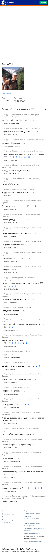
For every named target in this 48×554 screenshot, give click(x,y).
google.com (6, 93)
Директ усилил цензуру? (12, 488)
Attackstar (16, 146)
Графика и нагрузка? (11, 390)
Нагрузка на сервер (10, 310)
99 (29, 157)
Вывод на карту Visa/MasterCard (16, 170)
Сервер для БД (8, 219)
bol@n (15, 424)
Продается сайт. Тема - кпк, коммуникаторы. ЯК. (23, 324)
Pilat (14, 236)
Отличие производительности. (15, 299)
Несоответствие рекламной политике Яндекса (22, 471)
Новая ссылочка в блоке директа (16, 379)
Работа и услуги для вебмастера (23, 277)
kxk (14, 369)
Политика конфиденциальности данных (31, 519)
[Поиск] (37, 3)
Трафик (5, 354)
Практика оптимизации (20, 412)
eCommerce (6, 523)
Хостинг (28, 307)
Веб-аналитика (7, 517)
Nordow (16, 330)
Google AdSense (35, 241)
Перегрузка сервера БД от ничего (16, 233)
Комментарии (26, 109)
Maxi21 (15, 135)
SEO (3, 511)
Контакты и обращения (32, 534)
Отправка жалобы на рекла (14, 244)
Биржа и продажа (18, 179)
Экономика (38, 151)
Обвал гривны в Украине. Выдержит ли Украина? (23, 154)
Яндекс (31, 189)
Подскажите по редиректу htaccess (17, 131)
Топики (7, 109)
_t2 (14, 478)
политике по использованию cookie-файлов (23, 551)
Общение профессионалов (21, 151)
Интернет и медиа (8, 520)
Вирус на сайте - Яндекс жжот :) (15, 192)
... (25, 157)
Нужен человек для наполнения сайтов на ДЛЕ (22, 283)
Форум (6, 115)
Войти (43, 2)
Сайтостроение (17, 128)
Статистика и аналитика (34, 139)
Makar (15, 383)
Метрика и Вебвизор (11, 143)
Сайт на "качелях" (10, 501)
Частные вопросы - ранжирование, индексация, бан (24, 497)
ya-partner (16, 461)
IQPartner (16, 358)
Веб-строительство (32, 128)
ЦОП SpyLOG (7, 404)
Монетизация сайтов (19, 115)
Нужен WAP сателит (10, 184)
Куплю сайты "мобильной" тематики (18, 434)
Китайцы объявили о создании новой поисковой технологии (23, 419)
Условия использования (32, 514)
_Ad (14, 248)
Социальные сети (8, 514)
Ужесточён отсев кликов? (13, 340)
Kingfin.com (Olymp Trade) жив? (15, 120)
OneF (15, 346)
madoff (15, 209)
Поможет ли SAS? (9, 258)
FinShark (16, 174)
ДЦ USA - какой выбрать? (13, 366)
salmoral (16, 123)
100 (32, 157)
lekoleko (16, 408)
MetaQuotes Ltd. (37, 541)
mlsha (15, 196)
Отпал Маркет (8, 458)
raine (15, 491)
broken (15, 261)
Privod (15, 160)
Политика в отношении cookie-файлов (32, 525)
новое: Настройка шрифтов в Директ (18, 444)
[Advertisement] (24, 11)
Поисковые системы (19, 189)
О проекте (27, 511)
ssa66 (15, 448)
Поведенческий (9, 269)
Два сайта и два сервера (12, 206)
